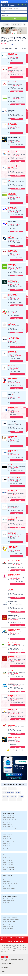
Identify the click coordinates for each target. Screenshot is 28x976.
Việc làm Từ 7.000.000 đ (8, 860)
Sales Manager (11, 464)
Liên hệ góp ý (3, 971)
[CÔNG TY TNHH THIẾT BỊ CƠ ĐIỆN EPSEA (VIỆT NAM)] (4, 266)
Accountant (13, 796)
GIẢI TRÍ (14, 950)
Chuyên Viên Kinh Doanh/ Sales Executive (12, 323)
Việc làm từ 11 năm (7, 930)
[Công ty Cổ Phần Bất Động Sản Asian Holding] (4, 631)
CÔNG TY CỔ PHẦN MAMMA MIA (14, 282)
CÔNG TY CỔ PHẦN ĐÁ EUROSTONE (15, 339)
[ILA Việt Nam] (4, 409)
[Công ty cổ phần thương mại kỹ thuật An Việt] (4, 685)
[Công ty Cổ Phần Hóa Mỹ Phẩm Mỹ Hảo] (4, 83)
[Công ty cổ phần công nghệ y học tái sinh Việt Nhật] (4, 438)
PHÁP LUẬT (3, 951)
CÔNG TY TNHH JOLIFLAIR (14, 367)
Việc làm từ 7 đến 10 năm (8, 928)
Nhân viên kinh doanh (8, 792)
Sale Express (11, 310)
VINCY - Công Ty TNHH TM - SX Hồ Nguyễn (15, 396)
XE (8, 949)
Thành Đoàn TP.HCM (5, 968)
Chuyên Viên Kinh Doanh (14, 477)
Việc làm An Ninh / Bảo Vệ (8, 815)
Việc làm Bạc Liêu (7, 843)
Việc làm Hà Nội (6, 836)
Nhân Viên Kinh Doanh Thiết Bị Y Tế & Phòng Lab (13, 208)
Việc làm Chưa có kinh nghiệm (9, 921)
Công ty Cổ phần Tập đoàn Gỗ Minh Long (14, 297)
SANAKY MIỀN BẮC (12, 381)
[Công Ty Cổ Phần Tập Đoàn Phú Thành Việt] (4, 182)
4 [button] (16, 750)
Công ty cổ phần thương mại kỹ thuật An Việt (16, 684)
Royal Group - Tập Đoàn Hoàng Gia (15, 126)
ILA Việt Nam (11, 410)
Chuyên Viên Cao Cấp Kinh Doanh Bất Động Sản (13, 352)
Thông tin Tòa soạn (4, 967)
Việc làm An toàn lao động (8, 817)
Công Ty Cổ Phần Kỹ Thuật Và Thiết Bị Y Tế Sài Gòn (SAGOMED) (16, 493)
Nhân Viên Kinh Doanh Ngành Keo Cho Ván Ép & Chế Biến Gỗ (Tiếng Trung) (12, 251)
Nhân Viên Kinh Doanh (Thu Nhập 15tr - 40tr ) (12, 280)
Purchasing (12, 800)
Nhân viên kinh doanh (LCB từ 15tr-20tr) (13, 265)
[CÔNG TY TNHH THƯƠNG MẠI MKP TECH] (4, 153)
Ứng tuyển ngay (17, 62)
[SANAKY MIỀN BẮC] (4, 380)
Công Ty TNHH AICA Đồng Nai (14, 253)
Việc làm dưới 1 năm (7, 923)
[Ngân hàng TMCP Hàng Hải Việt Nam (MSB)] (4, 69)
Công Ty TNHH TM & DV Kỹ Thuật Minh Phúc (16, 726)
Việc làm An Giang (7, 840)
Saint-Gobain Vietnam (13, 111)
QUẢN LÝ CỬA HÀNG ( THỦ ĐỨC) (13, 588)
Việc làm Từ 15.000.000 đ (8, 864)
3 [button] (13, 750)
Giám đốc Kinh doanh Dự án (14, 138)
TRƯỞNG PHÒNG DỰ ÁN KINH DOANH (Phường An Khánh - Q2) (13, 547)
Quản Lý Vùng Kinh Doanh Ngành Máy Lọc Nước (12, 379)
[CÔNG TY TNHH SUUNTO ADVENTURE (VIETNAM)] (4, 466)
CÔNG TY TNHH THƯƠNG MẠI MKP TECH (16, 154)
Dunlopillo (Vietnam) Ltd (13, 506)
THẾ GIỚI (3, 949)
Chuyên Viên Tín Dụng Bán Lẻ (10, 68)
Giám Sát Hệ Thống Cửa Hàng (13, 393)
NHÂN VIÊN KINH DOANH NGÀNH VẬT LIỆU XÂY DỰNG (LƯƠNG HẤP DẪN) (13, 124)
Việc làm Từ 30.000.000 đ (8, 867)
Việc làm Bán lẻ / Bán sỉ (8, 821)
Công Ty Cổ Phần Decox (13, 140)
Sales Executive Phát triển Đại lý (12, 193)
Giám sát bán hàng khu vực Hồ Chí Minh (13, 82)
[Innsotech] (4, 452)
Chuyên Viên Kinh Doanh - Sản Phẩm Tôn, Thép (11, 657)
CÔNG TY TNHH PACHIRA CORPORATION (13, 325)
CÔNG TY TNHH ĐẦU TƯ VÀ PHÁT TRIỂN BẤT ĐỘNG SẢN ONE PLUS (15, 354)
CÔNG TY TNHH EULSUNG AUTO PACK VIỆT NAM (16, 712)
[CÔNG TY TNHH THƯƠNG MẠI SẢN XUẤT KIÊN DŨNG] (4, 238)
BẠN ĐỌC (24, 947)
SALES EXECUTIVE (12, 504)
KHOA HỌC (19, 947)
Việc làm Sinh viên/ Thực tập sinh (10, 878)
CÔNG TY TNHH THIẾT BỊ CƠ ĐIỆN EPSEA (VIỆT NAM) (15, 267)
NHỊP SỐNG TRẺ (14, 946)
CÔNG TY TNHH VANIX (12, 168)
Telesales (19, 800)
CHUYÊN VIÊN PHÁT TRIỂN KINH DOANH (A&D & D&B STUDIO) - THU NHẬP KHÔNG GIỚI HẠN (14, 337)
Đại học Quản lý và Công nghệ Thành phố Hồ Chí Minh (16, 604)
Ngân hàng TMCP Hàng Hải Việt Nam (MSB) (14, 70)
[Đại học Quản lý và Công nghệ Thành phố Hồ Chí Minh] (4, 603)
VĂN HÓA (14, 948)
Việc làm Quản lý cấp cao (8, 886)
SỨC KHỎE (19, 949)
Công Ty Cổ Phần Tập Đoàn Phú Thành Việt (16, 181)
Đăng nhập (24, 4)
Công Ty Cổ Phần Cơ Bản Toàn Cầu (15, 698)
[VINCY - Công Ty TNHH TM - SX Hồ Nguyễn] (4, 394)
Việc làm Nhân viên (7, 881)
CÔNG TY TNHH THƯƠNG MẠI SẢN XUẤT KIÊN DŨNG (15, 238)
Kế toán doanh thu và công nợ (13, 602)
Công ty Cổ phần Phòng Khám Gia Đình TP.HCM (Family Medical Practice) (16, 672)
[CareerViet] (18, 941)
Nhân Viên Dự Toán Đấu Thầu (11, 696)
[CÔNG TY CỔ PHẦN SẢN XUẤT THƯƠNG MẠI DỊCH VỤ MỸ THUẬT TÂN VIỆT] (4, 548)
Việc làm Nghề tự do (7, 902)
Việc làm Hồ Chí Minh (7, 838)
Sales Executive (12, 789)
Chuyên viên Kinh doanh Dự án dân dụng (14, 738)
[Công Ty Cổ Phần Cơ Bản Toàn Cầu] (4, 697)
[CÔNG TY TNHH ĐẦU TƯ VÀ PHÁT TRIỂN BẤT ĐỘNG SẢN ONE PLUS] (4, 353)
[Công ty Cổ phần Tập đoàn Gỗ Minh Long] (4, 296)
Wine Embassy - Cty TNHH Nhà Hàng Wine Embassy (16, 577)
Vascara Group (11, 590)
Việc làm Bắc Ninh (7, 848)
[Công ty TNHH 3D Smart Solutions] (4, 479)
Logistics (18, 792)
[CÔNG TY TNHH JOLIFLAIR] (4, 367)
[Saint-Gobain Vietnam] (4, 111)
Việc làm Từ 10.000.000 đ (8, 862)
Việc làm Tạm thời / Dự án (8, 900)
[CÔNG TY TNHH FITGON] (4, 195)
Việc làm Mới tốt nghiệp (8, 879)
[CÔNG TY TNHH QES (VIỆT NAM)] (4, 423)
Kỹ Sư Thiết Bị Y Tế (12, 221)
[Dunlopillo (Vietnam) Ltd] (4, 506)
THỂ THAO (19, 945)
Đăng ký (20, 4)
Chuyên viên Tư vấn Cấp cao (13, 437)
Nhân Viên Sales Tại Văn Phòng (13, 451)
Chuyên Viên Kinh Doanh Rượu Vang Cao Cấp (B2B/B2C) (14, 575)
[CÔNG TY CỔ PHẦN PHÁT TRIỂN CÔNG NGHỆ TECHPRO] (4, 644)
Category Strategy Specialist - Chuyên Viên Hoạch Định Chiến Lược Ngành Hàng (14, 616)
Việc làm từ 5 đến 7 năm (8, 926)
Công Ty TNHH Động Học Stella (14, 534)
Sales (9, 180)
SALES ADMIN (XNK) (13, 96)
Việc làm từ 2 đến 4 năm (8, 924)
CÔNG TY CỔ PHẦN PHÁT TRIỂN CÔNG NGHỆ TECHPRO (16, 645)
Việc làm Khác (6, 904)
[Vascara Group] (4, 590)
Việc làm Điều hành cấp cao (9, 888)
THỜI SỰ (3, 947)
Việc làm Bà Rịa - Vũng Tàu (8, 841)
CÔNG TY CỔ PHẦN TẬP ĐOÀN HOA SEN (16, 618)
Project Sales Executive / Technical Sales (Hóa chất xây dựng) (13, 109)
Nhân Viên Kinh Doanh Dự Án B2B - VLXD (14, 561)
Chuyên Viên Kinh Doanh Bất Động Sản (14, 630)
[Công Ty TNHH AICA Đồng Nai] (4, 252)
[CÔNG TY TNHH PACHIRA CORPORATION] (4, 324)
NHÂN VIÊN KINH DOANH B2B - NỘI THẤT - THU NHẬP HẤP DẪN (12, 295)
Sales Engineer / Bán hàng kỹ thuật (13, 724)
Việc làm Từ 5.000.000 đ (8, 859)
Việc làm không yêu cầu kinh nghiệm (11, 919)
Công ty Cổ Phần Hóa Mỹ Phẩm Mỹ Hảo (15, 84)
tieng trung (6, 796)
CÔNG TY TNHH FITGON (13, 195)
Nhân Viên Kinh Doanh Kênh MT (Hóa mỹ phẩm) (12, 532)
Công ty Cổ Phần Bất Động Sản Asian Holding (16, 632)
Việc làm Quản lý (6, 885)
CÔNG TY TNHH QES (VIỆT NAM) (14, 424)
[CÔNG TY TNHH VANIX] (4, 168)
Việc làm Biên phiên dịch (8, 826)
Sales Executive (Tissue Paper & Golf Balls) (11, 152)
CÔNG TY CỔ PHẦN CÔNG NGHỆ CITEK (14, 56)
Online (4, 789)
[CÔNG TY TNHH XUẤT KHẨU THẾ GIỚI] (4, 98)
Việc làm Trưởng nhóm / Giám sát (10, 883)
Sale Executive (11, 365)
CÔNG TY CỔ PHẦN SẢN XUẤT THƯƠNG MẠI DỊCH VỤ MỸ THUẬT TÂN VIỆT (15, 549)
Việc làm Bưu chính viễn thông (9, 828)
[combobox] (14, 8)
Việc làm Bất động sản (7, 824)
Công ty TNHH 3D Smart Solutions (15, 479)
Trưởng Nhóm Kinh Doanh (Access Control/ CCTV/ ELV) (14, 643)
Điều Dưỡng (11, 670)
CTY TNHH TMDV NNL (12, 311)
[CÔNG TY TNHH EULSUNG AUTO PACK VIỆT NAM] (4, 711)
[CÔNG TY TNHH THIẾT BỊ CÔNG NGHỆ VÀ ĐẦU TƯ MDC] (4, 209)
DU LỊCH (8, 951)
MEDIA (3, 945)
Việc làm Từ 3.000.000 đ (8, 857)
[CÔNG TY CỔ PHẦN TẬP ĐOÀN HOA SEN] (4, 617)
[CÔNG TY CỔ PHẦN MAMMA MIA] (4, 282)
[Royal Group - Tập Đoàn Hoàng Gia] (4, 125)
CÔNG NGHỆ (8, 947)
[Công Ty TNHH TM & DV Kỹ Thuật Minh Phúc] (4, 726)
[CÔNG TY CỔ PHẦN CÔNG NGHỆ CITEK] (4, 55)
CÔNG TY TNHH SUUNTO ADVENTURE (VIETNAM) (16, 466)
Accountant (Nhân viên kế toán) (12, 422)
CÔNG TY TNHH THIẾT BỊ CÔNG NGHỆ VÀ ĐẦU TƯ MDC (14, 210)
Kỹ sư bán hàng (11, 683)
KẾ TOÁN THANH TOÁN (11, 491)
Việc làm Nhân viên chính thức (9, 898)
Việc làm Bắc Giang (7, 847)
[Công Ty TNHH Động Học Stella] (4, 534)
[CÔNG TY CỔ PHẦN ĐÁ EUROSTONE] (4, 339)
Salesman (5, 800)
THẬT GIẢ (24, 949)
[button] (23, 1)
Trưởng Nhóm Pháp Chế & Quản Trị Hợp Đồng (11, 518)
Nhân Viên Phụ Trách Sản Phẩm (10, 166)
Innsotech (10, 453)
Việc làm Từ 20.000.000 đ (8, 866)
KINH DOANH (8, 945)
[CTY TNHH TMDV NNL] (4, 312)
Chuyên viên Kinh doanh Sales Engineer (12, 236)
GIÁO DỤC (24, 945)
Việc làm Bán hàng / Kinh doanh (9, 819)
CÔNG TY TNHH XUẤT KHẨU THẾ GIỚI (16, 97)
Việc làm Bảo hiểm (7, 822)
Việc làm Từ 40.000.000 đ (8, 869)
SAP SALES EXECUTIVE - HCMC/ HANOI (13, 54)
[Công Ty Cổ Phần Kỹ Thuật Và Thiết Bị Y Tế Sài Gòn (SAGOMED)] (4, 492)
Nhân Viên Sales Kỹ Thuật (10, 710)
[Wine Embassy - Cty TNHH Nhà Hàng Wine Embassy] (4, 576)
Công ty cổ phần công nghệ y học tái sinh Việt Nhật (15, 439)
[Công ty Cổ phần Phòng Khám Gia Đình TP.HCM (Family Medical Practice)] (4, 672)
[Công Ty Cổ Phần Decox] (4, 139)
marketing (20, 796)
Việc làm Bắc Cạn (6, 845)
